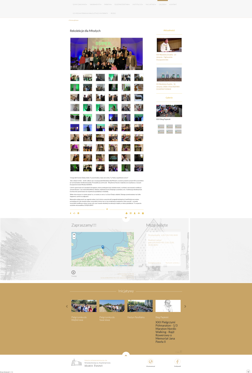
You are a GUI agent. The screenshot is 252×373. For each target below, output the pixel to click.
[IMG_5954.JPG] (75, 77)
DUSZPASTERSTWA (121, 4)
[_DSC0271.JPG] (88, 168)
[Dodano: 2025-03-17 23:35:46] (142, 213)
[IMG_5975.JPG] (126, 87)
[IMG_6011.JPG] (88, 118)
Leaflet (116, 265)
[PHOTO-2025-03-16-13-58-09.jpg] (113, 138)
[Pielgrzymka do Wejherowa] (161, 132)
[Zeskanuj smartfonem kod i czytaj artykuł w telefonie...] (130, 213)
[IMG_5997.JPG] (113, 108)
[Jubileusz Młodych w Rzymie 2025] (170, 127)
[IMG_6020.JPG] (126, 118)
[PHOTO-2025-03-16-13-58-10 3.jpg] (100, 138)
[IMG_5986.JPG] (113, 97)
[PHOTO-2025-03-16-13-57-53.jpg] (100, 148)
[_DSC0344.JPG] (100, 168)
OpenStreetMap (123, 265)
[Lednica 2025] (170, 132)
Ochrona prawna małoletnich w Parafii (90, 13)
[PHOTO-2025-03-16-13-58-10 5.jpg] (75, 138)
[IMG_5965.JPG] (139, 77)
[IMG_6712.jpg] (107, 53)
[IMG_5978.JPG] (100, 97)
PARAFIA (107, 4)
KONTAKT (173, 4)
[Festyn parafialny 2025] (179, 127)
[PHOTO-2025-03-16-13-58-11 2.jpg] (126, 128)
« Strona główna (73, 20)
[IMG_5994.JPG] (88, 108)
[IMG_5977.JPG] (139, 87)
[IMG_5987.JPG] (126, 97)
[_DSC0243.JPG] (75, 168)
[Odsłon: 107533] (138, 213)
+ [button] (74, 234)
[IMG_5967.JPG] (88, 87)
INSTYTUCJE (137, 4)
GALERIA (162, 4)
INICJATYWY (150, 4)
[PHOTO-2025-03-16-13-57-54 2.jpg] (88, 148)
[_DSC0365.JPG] (139, 168)
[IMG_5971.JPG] (100, 87)
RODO (113, 13)
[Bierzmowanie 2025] (179, 132)
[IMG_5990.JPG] (139, 97)
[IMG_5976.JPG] (113, 87)
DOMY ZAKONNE (79, 4)
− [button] (74, 237)
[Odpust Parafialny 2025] (161, 127)
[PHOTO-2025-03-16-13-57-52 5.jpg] (139, 148)
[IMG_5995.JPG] (100, 108)
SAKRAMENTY (95, 4)
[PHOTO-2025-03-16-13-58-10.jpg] (139, 128)
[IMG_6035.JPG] (75, 128)
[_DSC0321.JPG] (126, 168)
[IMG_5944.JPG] (88, 77)
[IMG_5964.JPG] (126, 77)
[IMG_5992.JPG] (75, 108)
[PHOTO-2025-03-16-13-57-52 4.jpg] (75, 158)
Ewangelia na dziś (154, 263)
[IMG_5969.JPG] (75, 87)
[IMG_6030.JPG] (139, 118)
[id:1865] (169, 111)
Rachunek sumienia (172, 263)
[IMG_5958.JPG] (113, 77)
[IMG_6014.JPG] (100, 118)
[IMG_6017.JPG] (113, 118)
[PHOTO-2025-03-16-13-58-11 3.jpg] (113, 128)
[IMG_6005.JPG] (126, 108)
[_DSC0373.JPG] (113, 168)
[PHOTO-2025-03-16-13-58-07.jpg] (139, 138)
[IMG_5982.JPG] (88, 97)
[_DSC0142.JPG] (113, 158)
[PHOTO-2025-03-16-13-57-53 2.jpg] (126, 148)
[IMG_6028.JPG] (88, 128)
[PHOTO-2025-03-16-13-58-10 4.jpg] (88, 138)
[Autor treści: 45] (134, 213)
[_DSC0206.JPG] (139, 158)
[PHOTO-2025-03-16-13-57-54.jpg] (75, 148)
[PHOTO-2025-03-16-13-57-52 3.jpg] (88, 158)
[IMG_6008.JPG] (139, 108)
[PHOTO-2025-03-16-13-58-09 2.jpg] (126, 138)
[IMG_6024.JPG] (100, 128)
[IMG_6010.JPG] (75, 118)
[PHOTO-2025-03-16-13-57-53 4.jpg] (113, 148)
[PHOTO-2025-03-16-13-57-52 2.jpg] (100, 158)
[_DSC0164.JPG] (126, 158)
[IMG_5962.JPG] (100, 77)
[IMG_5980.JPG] (75, 97)
